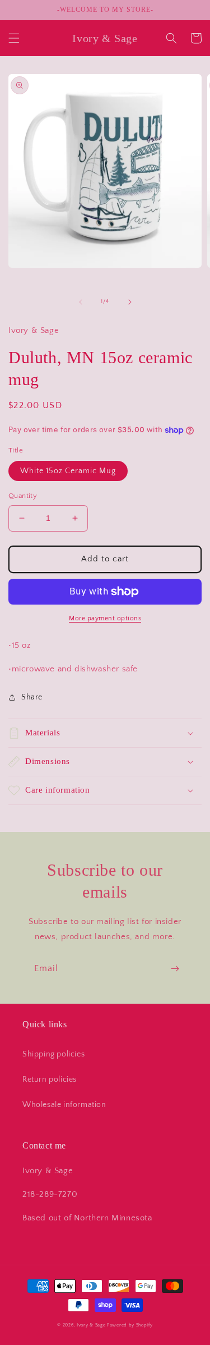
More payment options (105, 618)
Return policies (49, 1079)
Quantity (22, 496)
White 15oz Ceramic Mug (68, 470)
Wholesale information (64, 1104)
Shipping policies (53, 1054)
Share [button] (32, 697)
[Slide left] (80, 302)
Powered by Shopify (130, 1325)
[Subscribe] (174, 968)
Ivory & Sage (91, 1325)
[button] (14, 38)
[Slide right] (130, 302)
